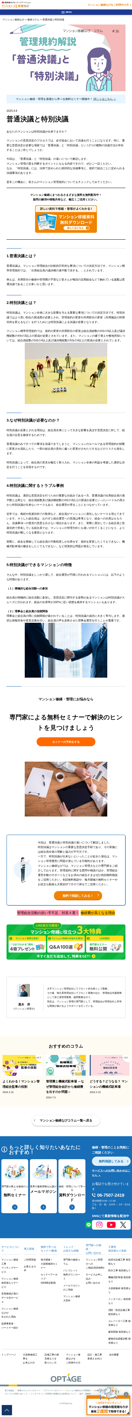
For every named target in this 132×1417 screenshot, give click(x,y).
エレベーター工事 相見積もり (119, 1323)
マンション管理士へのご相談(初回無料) (95, 1263)
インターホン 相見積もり (119, 1301)
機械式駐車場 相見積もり (119, 1279)
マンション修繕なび (13, 19)
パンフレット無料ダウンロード (71, 1274)
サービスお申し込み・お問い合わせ (94, 1278)
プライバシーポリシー (52, 1390)
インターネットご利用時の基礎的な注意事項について (53, 1394)
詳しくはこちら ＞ (105, 99)
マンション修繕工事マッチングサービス (9, 1265)
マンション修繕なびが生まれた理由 (9, 1312)
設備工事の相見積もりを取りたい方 (52, 1358)
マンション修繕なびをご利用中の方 (108, 4)
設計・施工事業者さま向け (94, 1356)
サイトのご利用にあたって (16, 1394)
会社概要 (114, 1354)
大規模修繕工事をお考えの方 (30, 1358)
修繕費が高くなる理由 (98, 913)
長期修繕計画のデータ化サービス (9, 1297)
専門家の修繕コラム (71, 1261)
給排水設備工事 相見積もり (119, 1261)
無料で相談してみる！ (78, 895)
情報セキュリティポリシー (29, 1390)
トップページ (8, 1354)
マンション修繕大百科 (71, 1298)
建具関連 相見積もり (119, 1331)
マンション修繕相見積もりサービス (9, 1282)
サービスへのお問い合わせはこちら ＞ (111, 1173)
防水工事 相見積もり (119, 1270)
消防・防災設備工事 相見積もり (119, 1312)
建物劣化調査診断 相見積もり (119, 1340)
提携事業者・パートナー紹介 (9, 1325)
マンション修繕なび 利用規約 (78, 1390)
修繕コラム (33, 19)
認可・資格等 (85, 1394)
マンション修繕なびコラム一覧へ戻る (66, 1120)
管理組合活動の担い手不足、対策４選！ (48, 913)
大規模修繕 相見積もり (119, 1290)
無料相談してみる (111, 1161)
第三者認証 (9, 1390)
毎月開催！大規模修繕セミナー (49, 1263)
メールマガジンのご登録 (71, 1287)
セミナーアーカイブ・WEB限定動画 (49, 1278)
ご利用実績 (30, 1259)
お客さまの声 (30, 1268)
